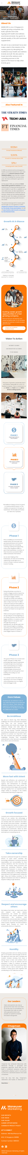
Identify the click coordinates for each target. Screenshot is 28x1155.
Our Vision (5, 1118)
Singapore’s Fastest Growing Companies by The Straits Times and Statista (13, 207)
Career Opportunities (9, 1123)
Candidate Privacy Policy (11, 1126)
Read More (5, 1083)
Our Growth (6, 1115)
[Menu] (2, 3)
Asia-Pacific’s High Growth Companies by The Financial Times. (13, 210)
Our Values (5, 1120)
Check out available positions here (11, 328)
